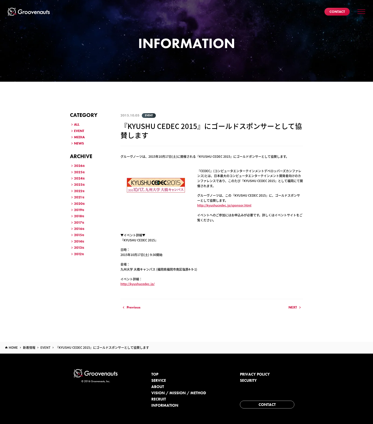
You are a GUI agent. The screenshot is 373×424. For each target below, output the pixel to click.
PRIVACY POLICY (255, 374)
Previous (133, 307)
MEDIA (79, 137)
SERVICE (158, 380)
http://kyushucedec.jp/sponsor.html (224, 205)
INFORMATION (164, 405)
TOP (154, 374)
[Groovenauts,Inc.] (29, 12)
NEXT (292, 307)
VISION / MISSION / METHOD (178, 392)
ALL (76, 124)
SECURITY (248, 380)
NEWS (79, 143)
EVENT (79, 131)
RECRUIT (158, 399)
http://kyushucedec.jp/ (137, 283)
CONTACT (267, 404)
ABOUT (157, 386)
